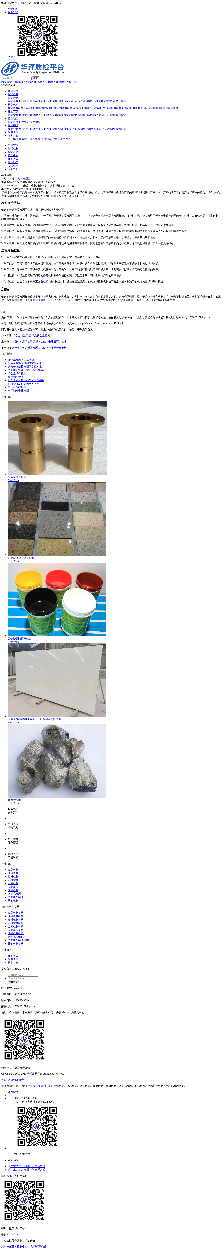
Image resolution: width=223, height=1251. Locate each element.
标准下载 (13, 111)
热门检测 (13, 94)
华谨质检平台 (43, 300)
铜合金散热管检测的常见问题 (25, 363)
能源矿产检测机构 (151, 108)
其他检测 (121, 101)
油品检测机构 (113, 108)
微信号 (12, 56)
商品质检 (6, 82)
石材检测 (46, 101)
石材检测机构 (64, 108)
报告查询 (13, 132)
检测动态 (13, 118)
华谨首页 (13, 91)
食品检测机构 (16, 108)
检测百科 (13, 121)
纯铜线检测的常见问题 (21, 359)
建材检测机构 (48, 108)
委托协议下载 (49, 139)
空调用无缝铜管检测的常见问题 (26, 370)
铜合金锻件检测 (17, 373)
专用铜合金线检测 (18, 390)
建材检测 (61, 82)
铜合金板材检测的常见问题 (23, 383)
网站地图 (13, 9)
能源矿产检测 (107, 101)
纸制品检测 (92, 101)
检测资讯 (24, 121)
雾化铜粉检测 (16, 377)
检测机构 (13, 104)
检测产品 (13, 97)
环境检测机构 (32, 108)
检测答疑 (13, 125)
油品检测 (79, 101)
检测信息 (35, 121)
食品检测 (28, 82)
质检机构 (45, 281)
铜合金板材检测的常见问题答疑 (26, 380)
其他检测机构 (170, 108)
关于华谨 (13, 139)
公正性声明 (64, 139)
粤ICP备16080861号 (12, 1079)
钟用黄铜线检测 (17, 387)
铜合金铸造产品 (22, 335)
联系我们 (13, 12)
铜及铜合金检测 (41, 335)
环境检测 (17, 82)
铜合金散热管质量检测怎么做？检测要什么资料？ (40, 347)
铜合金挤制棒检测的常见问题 (25, 366)
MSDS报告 (73, 82)
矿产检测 (39, 82)
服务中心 (13, 135)
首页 (4, 178)
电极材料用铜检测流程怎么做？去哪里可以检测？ (40, 341)
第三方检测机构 (36, 1085)
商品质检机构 (97, 108)
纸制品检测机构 (131, 108)
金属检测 (50, 82)
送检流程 (35, 139)
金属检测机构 (81, 108)
